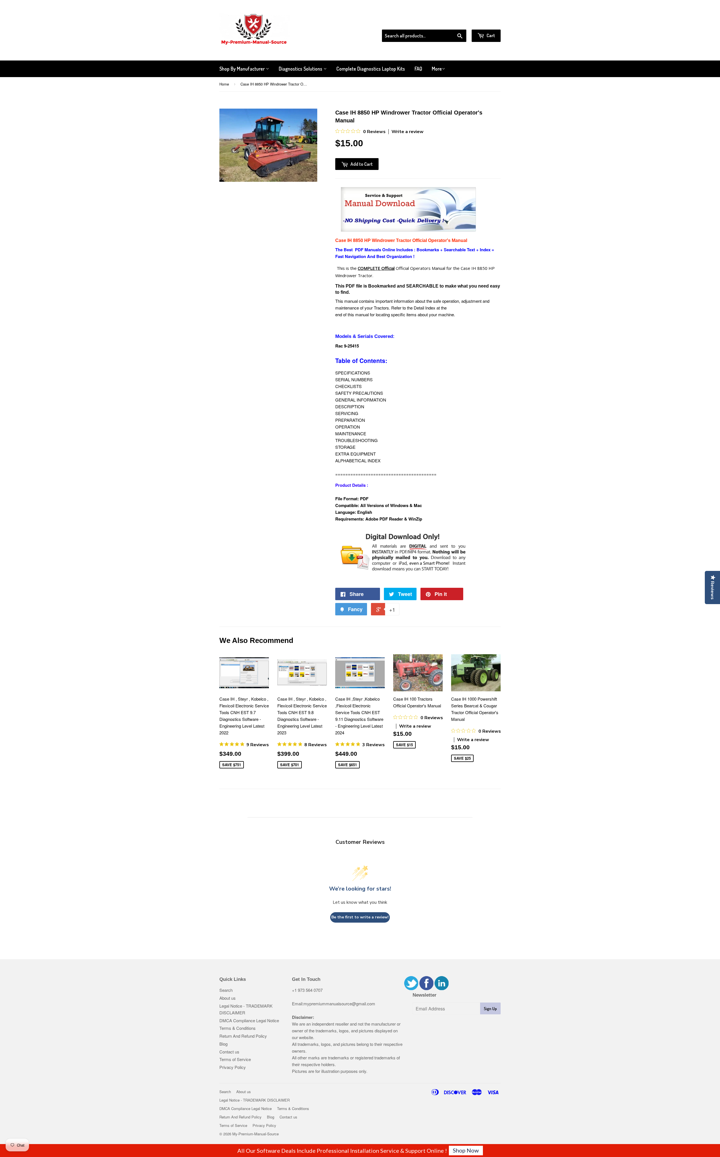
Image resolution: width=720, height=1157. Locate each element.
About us (227, 998)
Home (224, 84)
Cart (490, 35)
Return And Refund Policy (243, 1036)
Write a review (408, 131)
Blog (223, 1044)
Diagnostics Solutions (301, 69)
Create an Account (485, 22)
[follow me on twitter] (411, 988)
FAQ (418, 69)
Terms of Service (235, 1059)
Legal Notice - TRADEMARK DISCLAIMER (254, 1100)
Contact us (229, 1052)
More (437, 69)
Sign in (454, 22)
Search (226, 990)
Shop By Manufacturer (242, 69)
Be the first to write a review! (360, 917)
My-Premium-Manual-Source (255, 1133)
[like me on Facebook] (426, 988)
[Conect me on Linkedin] (442, 988)
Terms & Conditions (237, 1028)
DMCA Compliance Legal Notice (249, 1020)
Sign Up (490, 1008)
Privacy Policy (232, 1067)
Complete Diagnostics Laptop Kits (370, 69)
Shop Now (466, 1150)
